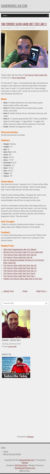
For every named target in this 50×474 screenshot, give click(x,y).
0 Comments (24, 28)
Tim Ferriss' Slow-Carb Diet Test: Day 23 (19, 268)
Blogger (30, 437)
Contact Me (12, 347)
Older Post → (41, 291)
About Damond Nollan (12, 454)
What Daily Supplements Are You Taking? (20, 249)
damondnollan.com (14, 5)
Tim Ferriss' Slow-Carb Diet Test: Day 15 (19, 271)
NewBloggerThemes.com (25, 468)
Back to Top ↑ (25, 471)
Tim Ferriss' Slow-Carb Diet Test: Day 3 (24, 24)
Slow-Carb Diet (41, 75)
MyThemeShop (21, 465)
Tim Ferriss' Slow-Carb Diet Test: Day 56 (19, 255)
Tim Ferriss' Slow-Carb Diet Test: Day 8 (19, 273)
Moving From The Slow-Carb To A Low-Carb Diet (23, 252)
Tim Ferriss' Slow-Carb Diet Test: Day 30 (19, 265)
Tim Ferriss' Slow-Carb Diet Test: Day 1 (19, 276)
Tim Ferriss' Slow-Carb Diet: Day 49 (17, 257)
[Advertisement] (25, 406)
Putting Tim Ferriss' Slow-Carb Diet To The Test (22, 279)
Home (25, 291)
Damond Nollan (6, 28)
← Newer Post (8, 291)
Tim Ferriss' (29, 75)
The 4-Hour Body (18, 78)
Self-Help (32, 28)
